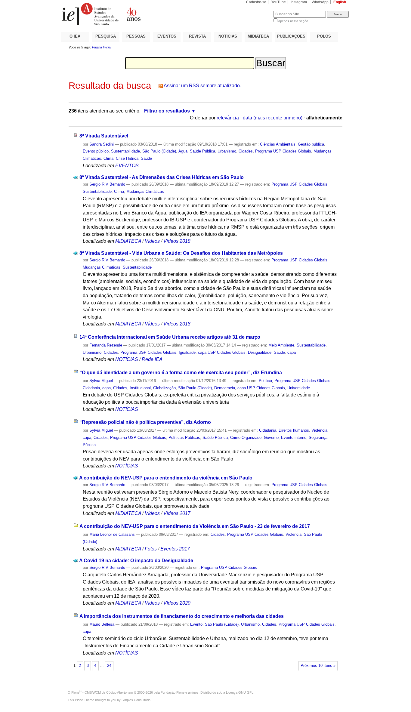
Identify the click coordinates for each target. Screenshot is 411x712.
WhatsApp (320, 2)
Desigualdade (259, 352)
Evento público (96, 151)
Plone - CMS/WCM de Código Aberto (99, 692)
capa (291, 352)
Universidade (298, 388)
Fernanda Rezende (105, 345)
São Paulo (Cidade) (159, 151)
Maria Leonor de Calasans (112, 534)
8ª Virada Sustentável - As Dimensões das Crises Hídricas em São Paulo (161, 177)
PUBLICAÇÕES (291, 36)
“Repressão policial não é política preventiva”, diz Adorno (145, 422)
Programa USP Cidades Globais (283, 151)
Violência (319, 430)
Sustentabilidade (125, 151)
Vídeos (152, 241)
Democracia (224, 388)
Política (265, 380)
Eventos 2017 (175, 548)
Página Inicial (101, 47)
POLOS (324, 36)
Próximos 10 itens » (318, 666)
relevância (228, 117)
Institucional (140, 388)
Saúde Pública (202, 151)
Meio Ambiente (281, 345)
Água (182, 151)
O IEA (75, 36)
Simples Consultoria (136, 700)
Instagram (299, 2)
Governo (271, 437)
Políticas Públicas (184, 437)
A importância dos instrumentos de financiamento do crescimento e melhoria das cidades (181, 616)
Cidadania (91, 388)
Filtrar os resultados (167, 110)
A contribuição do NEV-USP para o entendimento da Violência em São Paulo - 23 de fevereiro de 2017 (194, 526)
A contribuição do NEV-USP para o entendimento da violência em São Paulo (165, 477)
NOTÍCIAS (227, 36)
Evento (196, 624)
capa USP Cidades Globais (222, 352)
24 (109, 666)
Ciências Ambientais (277, 144)
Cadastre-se (256, 2)
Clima (108, 158)
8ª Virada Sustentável (103, 135)
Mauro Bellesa (101, 624)
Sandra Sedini (101, 144)
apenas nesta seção (293, 21)
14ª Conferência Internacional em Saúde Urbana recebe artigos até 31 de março (169, 337)
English (339, 2)
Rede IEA (152, 359)
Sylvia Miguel (101, 380)
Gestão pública (311, 144)
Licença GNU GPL (239, 692)
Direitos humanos (294, 430)
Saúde (146, 158)
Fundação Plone (172, 692)
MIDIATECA (258, 36)
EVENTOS (166, 36)
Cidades (246, 151)
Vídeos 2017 (176, 513)
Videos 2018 (176, 241)
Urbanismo (227, 151)
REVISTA (197, 36)
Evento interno (293, 437)
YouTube (278, 2)
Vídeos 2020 (176, 603)
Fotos (151, 548)
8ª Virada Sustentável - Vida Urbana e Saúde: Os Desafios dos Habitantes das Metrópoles (181, 253)
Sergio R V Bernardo (107, 184)
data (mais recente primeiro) (272, 117)
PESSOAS (136, 36)
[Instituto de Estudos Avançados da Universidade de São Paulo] (133, 14)
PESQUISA (105, 36)
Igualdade (187, 352)
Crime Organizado (245, 437)
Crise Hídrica (127, 158)
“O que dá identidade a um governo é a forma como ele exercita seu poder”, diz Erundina (180, 372)
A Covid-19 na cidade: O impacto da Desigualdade (136, 560)
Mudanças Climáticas (145, 191)
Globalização (164, 388)
